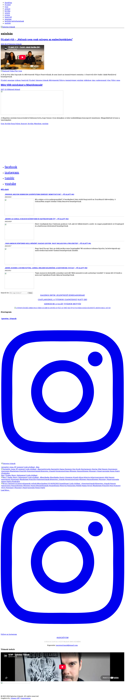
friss (6, 7)
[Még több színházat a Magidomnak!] (32, 114)
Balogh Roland (14, 89)
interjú (7, 13)
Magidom (38, 124)
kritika (7, 11)
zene (118, 80)
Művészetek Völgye (57, 80)
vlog (108, 80)
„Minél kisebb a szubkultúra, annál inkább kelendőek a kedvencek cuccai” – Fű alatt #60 (46, 268)
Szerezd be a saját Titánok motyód (62, 304)
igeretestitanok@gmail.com (67, 645)
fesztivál (8, 17)
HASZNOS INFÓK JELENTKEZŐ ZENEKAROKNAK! (62, 295)
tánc (93, 80)
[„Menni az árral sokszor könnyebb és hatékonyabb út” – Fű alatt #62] (19, 231)
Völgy (113, 80)
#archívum (62, 637)
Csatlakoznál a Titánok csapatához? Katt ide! (62, 299)
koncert (24, 124)
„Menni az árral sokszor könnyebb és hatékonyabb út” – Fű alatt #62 (37, 219)
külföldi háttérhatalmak (14, 21)
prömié (7, 9)
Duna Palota (15, 124)
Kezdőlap (8, 3)
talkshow (87, 80)
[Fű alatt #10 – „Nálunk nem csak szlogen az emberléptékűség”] (62, 58)
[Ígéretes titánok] (8, 27)
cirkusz (18, 80)
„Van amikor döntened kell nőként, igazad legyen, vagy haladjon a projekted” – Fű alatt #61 (48, 243)
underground (101, 80)
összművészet (70, 80)
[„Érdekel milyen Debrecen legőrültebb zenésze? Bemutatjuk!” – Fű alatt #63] (19, 207)
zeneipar (8, 19)
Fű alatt (8, 5)
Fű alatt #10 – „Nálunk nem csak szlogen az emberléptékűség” (37, 39)
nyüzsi (7, 15)
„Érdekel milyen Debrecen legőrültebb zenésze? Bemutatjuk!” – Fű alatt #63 (39, 194)
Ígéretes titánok (15, 44)
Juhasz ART (15, 698)
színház (80, 80)
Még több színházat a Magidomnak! (22, 84)
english (8, 23)
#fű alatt (5, 189)
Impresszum (26, 698)
